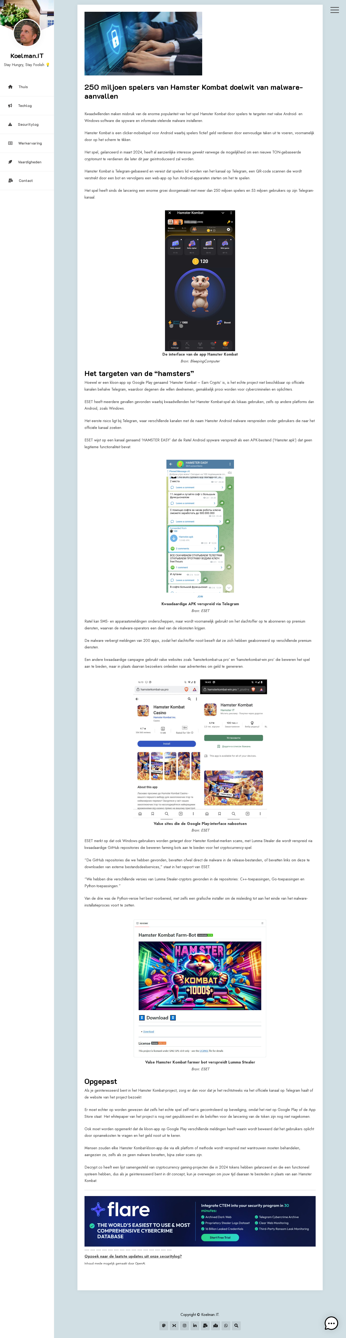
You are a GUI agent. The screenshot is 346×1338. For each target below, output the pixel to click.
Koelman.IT (27, 55)
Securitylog (28, 124)
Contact (26, 180)
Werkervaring (30, 143)
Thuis (23, 86)
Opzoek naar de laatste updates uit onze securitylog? (133, 1256)
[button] (331, 1323)
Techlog (25, 105)
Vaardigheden (29, 161)
